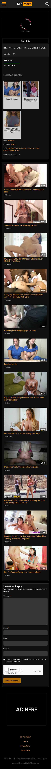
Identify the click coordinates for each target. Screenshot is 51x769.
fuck (37, 148)
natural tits (12, 150)
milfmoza (11, 140)
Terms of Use (25, 750)
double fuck (31, 148)
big (9, 148)
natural (5, 150)
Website (6, 649)
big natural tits (16, 148)
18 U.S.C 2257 (25, 737)
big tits (13, 144)
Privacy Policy (25, 746)
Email (5, 638)
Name (6, 628)
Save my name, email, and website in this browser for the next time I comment (26, 660)
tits (18, 150)
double (23, 148)
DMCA (25, 741)
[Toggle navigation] (4, 4)
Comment (7, 596)
